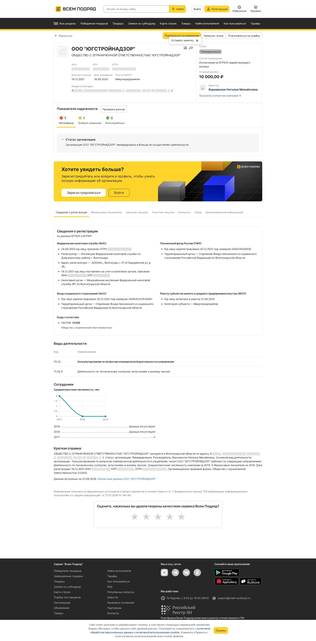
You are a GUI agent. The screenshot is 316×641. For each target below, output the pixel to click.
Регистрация (219, 9)
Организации (62, 602)
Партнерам (114, 607)
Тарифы (112, 576)
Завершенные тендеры (68, 576)
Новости (112, 597)
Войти (197, 9)
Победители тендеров (67, 570)
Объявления (61, 607)
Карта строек (62, 592)
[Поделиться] (191, 48)
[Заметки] (185, 48)
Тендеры (59, 581)
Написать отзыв (213, 35)
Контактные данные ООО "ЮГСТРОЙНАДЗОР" (127, 478)
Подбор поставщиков (67, 597)
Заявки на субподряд (67, 586)
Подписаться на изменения (182, 35)
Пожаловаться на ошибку (244, 35)
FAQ (109, 586)
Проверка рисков (114, 109)
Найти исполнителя (119, 570)
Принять (221, 630)
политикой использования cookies (158, 632)
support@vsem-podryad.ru (234, 598)
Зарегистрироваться (83, 193)
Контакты (113, 613)
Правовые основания (120, 602)
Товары (58, 613)
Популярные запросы (120, 592)
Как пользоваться (118, 581)
